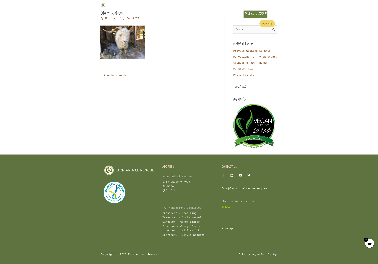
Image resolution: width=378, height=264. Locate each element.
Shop (230, 12)
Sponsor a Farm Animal (250, 62)
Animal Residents (164, 12)
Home (122, 12)
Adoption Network (210, 12)
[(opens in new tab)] (114, 192)
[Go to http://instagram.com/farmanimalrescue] (231, 176)
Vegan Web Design (265, 254)
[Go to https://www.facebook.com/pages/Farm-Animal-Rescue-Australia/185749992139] (223, 176)
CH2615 (225, 207)
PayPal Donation (267, 12)
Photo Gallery (243, 74)
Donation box (243, 68)
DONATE (267, 23)
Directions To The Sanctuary (255, 56)
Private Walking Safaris (252, 50)
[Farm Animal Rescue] (113, 5)
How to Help (187, 12)
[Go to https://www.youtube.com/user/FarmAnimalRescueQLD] (240, 176)
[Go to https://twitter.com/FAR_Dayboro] (249, 176)
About (145, 12)
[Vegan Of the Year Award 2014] (254, 125)
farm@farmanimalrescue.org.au (244, 188)
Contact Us (245, 12)
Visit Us (132, 12)
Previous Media (114, 75)
